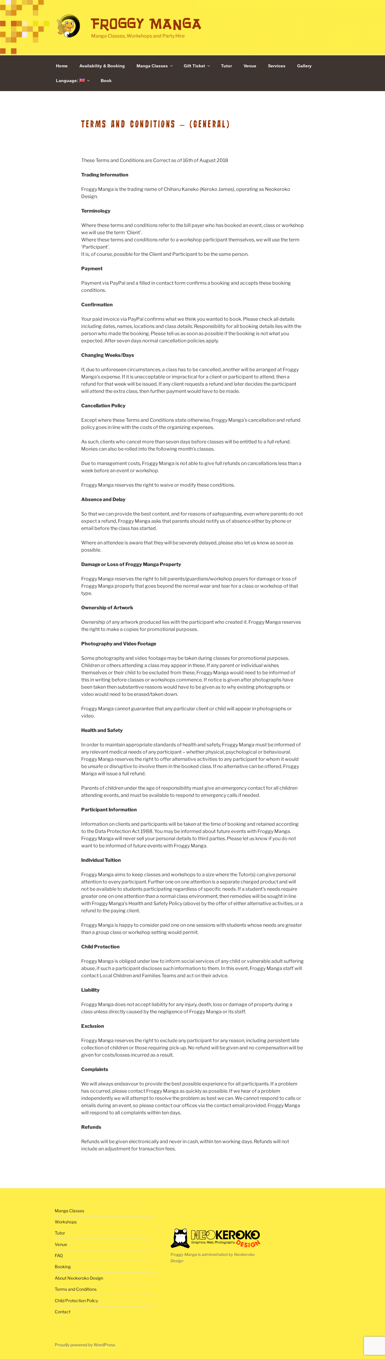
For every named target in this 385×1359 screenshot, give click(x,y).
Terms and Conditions (76, 1289)
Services (276, 65)
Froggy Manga (146, 24)
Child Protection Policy (76, 1300)
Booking (63, 1266)
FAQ (59, 1255)
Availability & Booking (102, 65)
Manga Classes (152, 65)
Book (106, 80)
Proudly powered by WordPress (85, 1344)
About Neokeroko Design (79, 1278)
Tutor (226, 65)
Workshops (66, 1221)
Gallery (304, 65)
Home (62, 65)
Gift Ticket (194, 65)
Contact (62, 1311)
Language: (67, 80)
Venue (250, 65)
